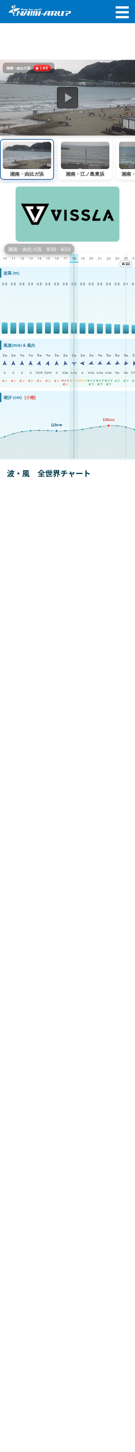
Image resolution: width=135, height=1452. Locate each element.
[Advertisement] (67, 42)
